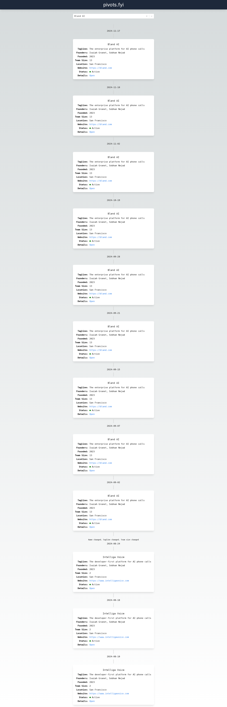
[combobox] (75, 16)
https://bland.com (100, 68)
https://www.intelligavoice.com (109, 580)
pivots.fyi (113, 4)
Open (92, 75)
